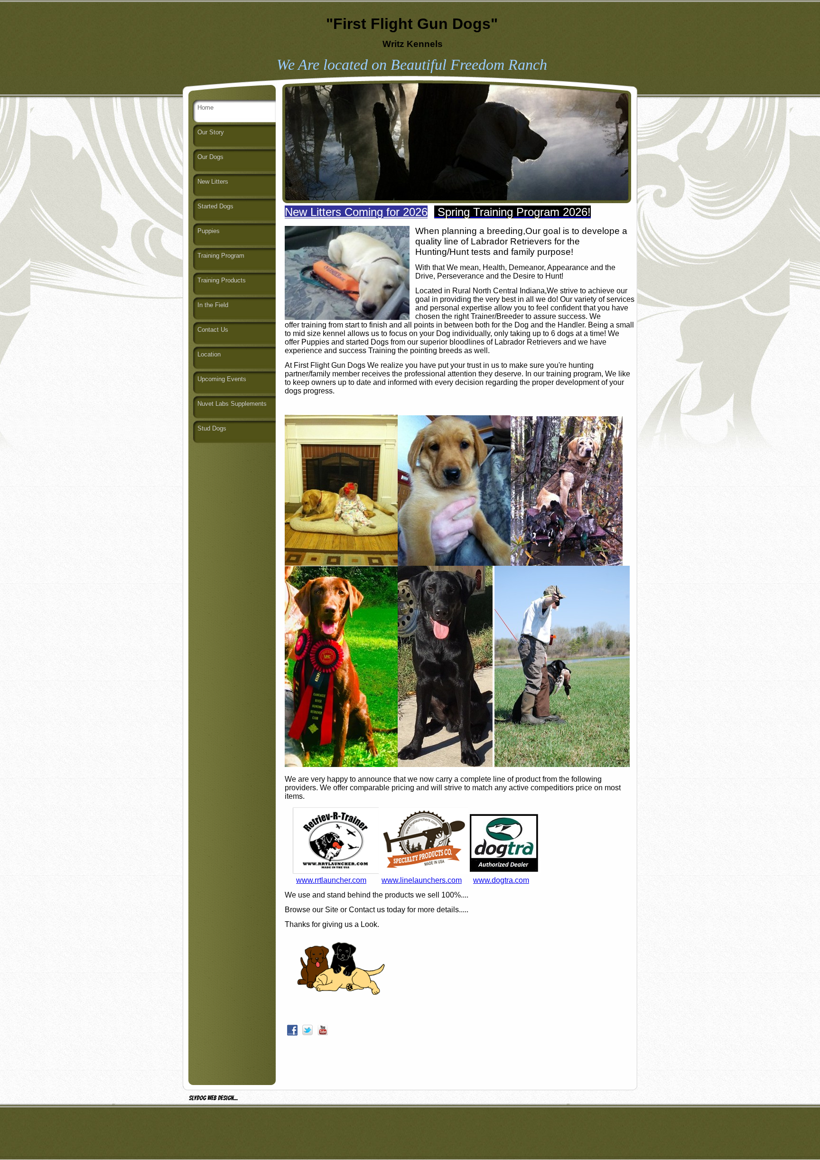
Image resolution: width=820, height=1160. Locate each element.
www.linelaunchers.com (422, 880)
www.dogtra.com (501, 880)
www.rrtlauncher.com (331, 880)
